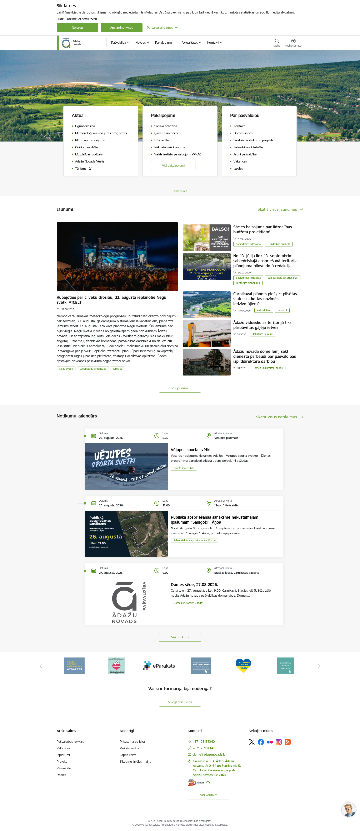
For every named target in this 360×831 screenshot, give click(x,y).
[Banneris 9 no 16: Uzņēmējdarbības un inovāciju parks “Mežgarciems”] (201, 665)
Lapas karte (128, 755)
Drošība (117, 368)
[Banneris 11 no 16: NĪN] (285, 665)
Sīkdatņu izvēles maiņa (135, 761)
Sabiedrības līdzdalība (248, 244)
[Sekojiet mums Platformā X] (252, 742)
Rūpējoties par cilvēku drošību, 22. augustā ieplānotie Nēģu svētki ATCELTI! (111, 300)
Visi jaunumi (180, 388)
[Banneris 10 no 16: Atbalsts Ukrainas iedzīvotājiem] (243, 665)
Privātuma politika (132, 742)
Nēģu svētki (66, 368)
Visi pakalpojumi (173, 165)
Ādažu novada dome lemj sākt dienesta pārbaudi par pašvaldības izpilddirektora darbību (264, 356)
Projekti (62, 761)
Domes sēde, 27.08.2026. (194, 584)
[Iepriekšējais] (41, 665)
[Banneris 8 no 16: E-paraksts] (159, 665)
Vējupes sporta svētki (190, 449)
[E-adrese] (196, 782)
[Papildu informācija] (208, 782)
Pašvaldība (64, 768)
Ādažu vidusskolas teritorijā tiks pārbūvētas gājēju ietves (262, 325)
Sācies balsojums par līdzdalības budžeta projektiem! (262, 229)
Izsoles (61, 775)
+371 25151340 (204, 742)
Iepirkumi (63, 755)
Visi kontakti (208, 795)
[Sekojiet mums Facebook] (261, 742)
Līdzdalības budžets (279, 244)
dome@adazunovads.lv (209, 754)
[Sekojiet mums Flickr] (270, 741)
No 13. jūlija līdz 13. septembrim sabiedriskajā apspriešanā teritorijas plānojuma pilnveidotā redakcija (266, 260)
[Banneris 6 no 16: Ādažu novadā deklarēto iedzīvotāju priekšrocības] (74, 665)
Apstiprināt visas (121, 28)
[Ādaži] (71, 43)
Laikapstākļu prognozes (93, 368)
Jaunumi (282, 310)
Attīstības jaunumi (263, 334)
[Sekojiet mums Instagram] (279, 742)
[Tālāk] (319, 665)
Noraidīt (77, 28)
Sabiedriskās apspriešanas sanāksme (195, 540)
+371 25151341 (204, 748)
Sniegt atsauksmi (180, 702)
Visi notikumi (180, 637)
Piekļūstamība (129, 748)
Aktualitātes (263, 310)
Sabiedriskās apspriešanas (283, 277)
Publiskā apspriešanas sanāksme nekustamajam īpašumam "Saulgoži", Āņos (214, 520)
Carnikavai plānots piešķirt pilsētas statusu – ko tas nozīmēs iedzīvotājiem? (265, 298)
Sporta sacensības (184, 468)
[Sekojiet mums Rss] (288, 742)
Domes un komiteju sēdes (268, 367)
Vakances (63, 748)
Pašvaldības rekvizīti (70, 742)
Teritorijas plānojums (248, 282)
